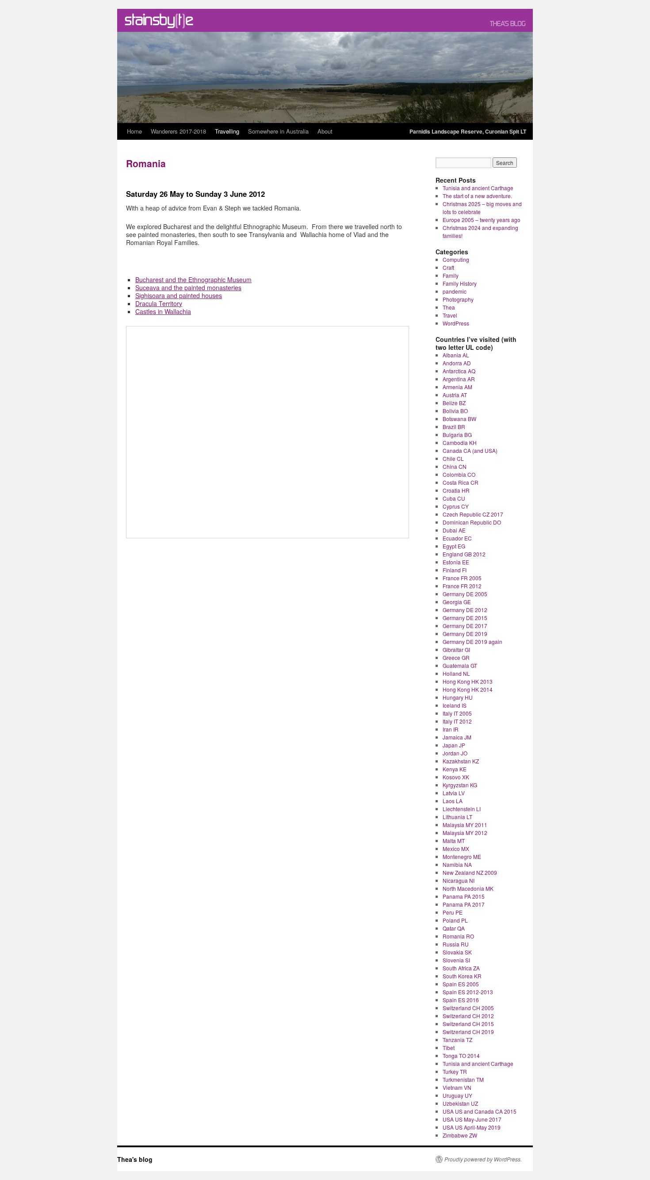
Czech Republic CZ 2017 (473, 514)
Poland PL (455, 920)
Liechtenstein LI (462, 808)
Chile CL (453, 458)
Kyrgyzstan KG (460, 785)
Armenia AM (457, 387)
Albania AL (456, 355)
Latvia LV (454, 793)
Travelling (227, 131)
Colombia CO (459, 474)
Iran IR (451, 729)
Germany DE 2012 (465, 609)
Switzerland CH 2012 (468, 1015)
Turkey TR (455, 1071)
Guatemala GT (460, 665)
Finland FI (454, 570)
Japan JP (454, 745)
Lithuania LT (457, 816)
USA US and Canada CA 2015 (479, 1111)
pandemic (454, 291)
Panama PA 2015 (464, 896)
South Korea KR (462, 976)
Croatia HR (456, 490)
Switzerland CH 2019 (468, 1031)
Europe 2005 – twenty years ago (481, 219)
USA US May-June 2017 (472, 1119)
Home (134, 131)
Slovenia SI (456, 960)
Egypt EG (454, 546)
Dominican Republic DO (472, 522)
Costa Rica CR (460, 482)
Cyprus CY (456, 506)
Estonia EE (456, 562)
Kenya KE (454, 769)
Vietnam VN (457, 1087)
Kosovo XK (456, 777)
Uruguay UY (457, 1095)
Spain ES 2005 (461, 984)
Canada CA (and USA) (470, 450)
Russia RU (456, 944)
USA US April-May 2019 (472, 1127)
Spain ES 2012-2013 (468, 992)
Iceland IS (454, 705)
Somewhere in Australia (278, 131)
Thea (449, 307)
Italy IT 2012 (457, 721)
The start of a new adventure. (477, 195)
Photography (458, 299)
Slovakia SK (457, 952)
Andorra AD (457, 363)
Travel (450, 315)
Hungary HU (458, 697)
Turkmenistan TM (463, 1079)
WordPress (456, 323)
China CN (454, 466)
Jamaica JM (457, 737)
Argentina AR (459, 379)
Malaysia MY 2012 (465, 832)
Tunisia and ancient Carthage (478, 188)
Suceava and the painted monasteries (188, 287)
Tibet (449, 1047)
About (325, 131)
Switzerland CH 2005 (468, 1007)
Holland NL (456, 673)
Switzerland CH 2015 (468, 1023)
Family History (460, 283)
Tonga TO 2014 (461, 1055)
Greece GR (456, 657)
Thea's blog (135, 1159)
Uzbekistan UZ (460, 1103)
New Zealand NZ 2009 (470, 872)
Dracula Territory (158, 303)
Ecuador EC (457, 538)
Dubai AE (454, 530)
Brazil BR (454, 426)
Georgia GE (457, 601)
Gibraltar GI (456, 649)
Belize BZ (454, 402)
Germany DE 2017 (465, 625)
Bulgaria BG (457, 434)
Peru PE (453, 912)
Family (451, 275)
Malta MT (454, 840)
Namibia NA (457, 864)
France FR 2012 (462, 586)
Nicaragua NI (458, 880)
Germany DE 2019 (465, 633)
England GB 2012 (464, 554)
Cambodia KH (460, 442)
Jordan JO (455, 753)
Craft (448, 267)
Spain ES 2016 (461, 1000)
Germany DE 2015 (465, 617)
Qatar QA (454, 928)
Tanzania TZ (457, 1039)
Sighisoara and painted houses (178, 295)
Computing (456, 259)
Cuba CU (454, 498)
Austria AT (455, 394)
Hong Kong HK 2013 (468, 681)
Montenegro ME (462, 856)
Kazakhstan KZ (461, 761)
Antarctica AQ (459, 371)
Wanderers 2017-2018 (178, 131)
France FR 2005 (462, 578)
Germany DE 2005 (465, 594)
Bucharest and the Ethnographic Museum (193, 279)
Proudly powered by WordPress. (483, 1159)
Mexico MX (456, 848)
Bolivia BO (455, 410)
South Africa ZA (461, 968)
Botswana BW (459, 418)
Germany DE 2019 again (472, 641)
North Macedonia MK (468, 888)
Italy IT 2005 (457, 713)
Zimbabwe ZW (460, 1135)
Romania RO (458, 936)
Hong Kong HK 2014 (468, 689)
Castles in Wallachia (163, 311)
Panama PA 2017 (464, 904)
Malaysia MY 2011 (465, 824)
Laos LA (453, 801)
